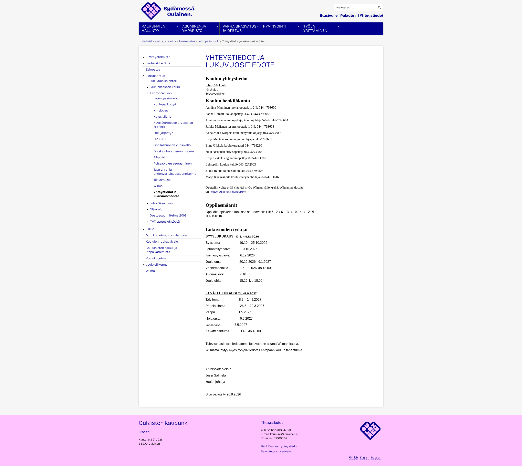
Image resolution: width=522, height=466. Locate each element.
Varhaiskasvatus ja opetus (159, 41)
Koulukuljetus (156, 258)
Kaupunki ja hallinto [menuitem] (152, 29)
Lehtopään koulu (208, 41)
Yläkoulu (156, 209)
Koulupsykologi (165, 104)
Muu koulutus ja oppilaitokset (167, 235)
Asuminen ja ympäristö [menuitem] (192, 29)
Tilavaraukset (163, 180)
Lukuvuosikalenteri (163, 81)
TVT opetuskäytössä (165, 221)
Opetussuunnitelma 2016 (168, 215)
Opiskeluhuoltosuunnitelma (174, 151)
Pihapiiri (159, 157)
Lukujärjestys (163, 133)
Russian (376, 457)
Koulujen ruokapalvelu (162, 241)
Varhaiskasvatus (158, 63)
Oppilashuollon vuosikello (172, 145)
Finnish (353, 457)
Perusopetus (187, 41)
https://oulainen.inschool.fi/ (227, 191)
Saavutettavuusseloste (276, 451)
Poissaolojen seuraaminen (173, 163)
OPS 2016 (160, 139)
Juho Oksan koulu (162, 203)
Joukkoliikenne (157, 264)
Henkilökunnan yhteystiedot (279, 446)
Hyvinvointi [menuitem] (273, 29)
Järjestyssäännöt (166, 98)
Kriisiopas (161, 110)
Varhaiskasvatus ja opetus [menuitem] (238, 29)
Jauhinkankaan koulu (165, 87)
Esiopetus (153, 69)
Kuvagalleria (162, 116)
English (364, 457)
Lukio (150, 229)
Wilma (158, 186)
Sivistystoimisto (158, 57)
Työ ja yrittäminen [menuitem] (313, 29)
